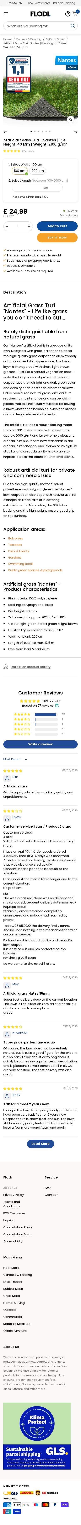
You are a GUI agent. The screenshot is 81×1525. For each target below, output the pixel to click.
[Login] (67, 14)
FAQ (48, 1187)
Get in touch (14, 3)
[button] (12, 151)
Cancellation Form (17, 1234)
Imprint (8, 1220)
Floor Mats (11, 1267)
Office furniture (15, 1331)
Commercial (12, 1317)
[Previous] (5, 131)
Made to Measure (17, 1324)
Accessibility (12, 1241)
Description (14, 292)
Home (7, 39)
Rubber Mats (13, 1288)
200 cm (38, 170)
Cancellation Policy (18, 1227)
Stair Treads (12, 1281)
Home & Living (14, 1303)
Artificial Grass (55, 39)
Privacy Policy (13, 1195)
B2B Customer (14, 1213)
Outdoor (9, 1310)
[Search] (40, 26)
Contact (51, 1195)
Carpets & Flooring (28, 39)
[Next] (76, 131)
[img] (12, 771)
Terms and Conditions (11, 1204)
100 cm (19, 170)
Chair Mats (11, 1296)
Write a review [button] (40, 744)
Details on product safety (30, 667)
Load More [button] (41, 1143)
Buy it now (57, 238)
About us (10, 1187)
